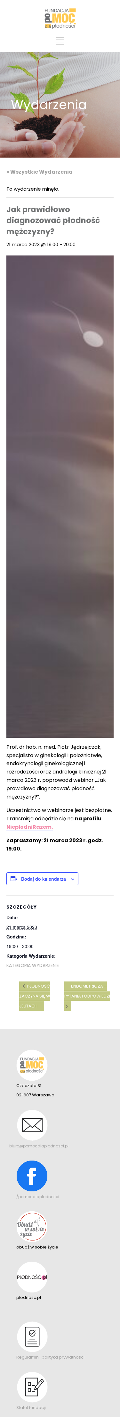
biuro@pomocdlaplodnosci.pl (38, 1146)
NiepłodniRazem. (29, 827)
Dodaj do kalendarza (43, 879)
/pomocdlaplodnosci (37, 1196)
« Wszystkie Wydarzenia (39, 172)
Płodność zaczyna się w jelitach (34, 996)
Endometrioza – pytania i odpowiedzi (87, 991)
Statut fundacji (31, 1407)
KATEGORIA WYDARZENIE (32, 965)
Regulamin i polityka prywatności (50, 1357)
